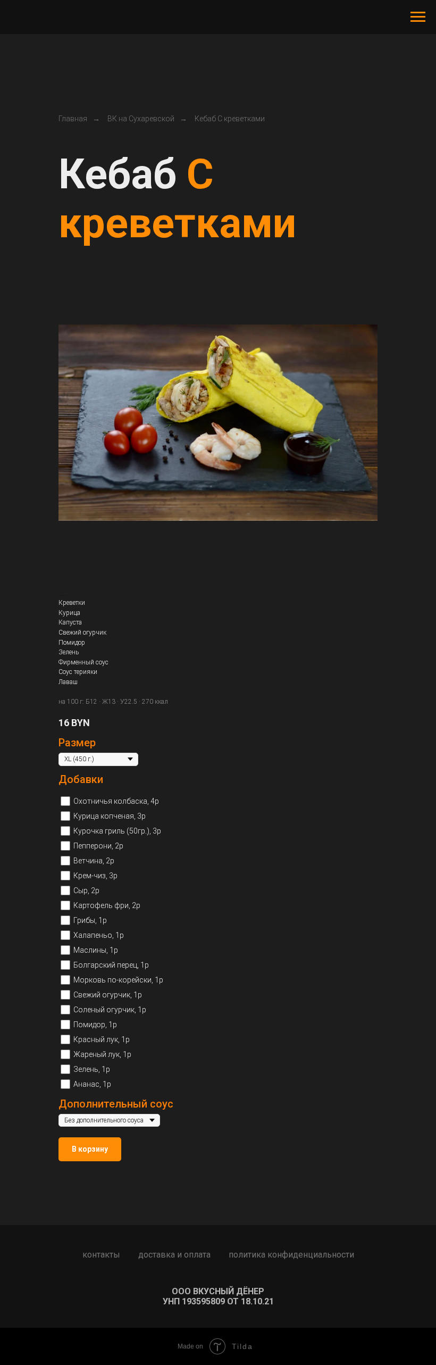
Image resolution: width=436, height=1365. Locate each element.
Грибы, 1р (90, 920)
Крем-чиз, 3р (95, 875)
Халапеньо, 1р (98, 935)
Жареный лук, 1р (102, 1054)
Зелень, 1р (91, 1069)
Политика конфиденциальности (291, 1255)
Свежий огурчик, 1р (107, 995)
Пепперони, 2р (98, 846)
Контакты (101, 1255)
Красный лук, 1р (101, 1039)
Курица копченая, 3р (109, 816)
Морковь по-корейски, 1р (118, 980)
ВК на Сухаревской (140, 118)
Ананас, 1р (92, 1084)
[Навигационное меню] (417, 17)
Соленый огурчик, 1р (109, 1009)
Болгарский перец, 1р (111, 965)
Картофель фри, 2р (106, 905)
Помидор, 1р (95, 1024)
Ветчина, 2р (93, 860)
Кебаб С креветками (230, 118)
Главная (72, 118)
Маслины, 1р (95, 950)
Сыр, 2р (86, 890)
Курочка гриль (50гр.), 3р (117, 831)
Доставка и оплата (174, 1255)
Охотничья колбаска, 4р (116, 801)
